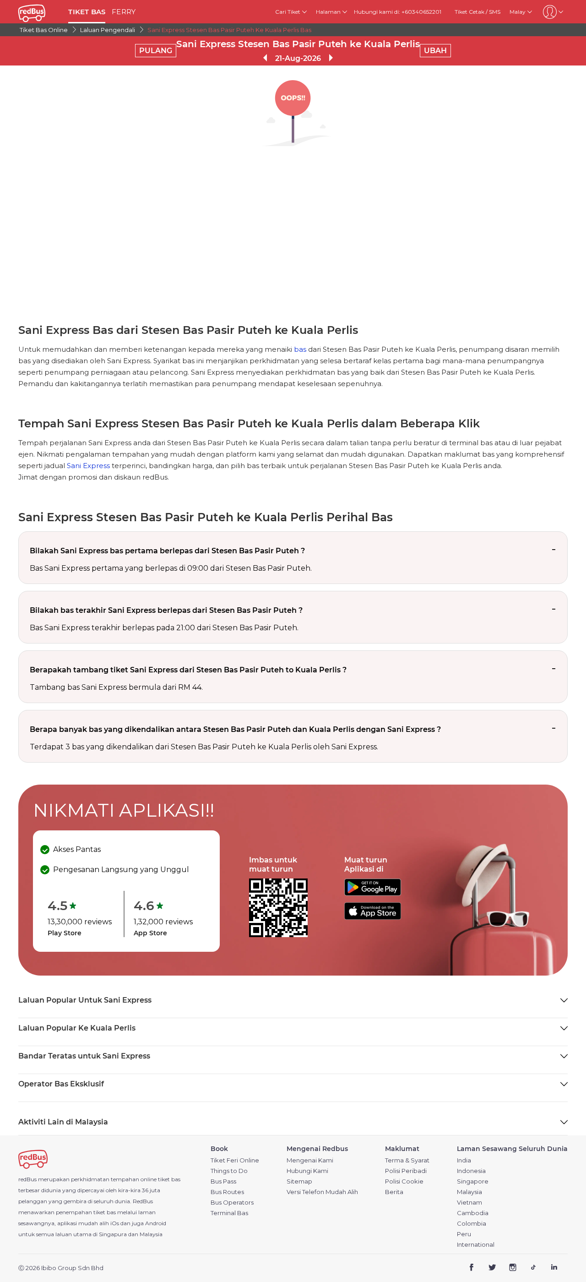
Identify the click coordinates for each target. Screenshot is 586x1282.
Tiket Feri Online (235, 1160)
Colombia (471, 1224)
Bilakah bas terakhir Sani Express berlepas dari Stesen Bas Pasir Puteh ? (166, 610)
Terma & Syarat (407, 1160)
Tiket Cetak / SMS (477, 11)
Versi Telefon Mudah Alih (322, 1192)
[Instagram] (513, 1268)
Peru (464, 1234)
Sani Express (88, 465)
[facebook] (471, 1268)
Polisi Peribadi (406, 1171)
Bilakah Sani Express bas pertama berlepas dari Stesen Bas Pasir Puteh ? (167, 550)
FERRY (124, 11)
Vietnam (469, 1203)
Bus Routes (227, 1192)
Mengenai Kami (310, 1160)
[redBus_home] (39, 11)
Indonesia (471, 1171)
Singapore (472, 1181)
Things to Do (229, 1171)
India (464, 1160)
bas (300, 349)
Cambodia (472, 1213)
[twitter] (492, 1268)
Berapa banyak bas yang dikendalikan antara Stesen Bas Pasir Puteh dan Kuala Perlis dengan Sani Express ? (235, 729)
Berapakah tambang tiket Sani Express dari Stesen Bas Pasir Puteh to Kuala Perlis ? (188, 670)
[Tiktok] (533, 1268)
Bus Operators (232, 1203)
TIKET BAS (86, 11)
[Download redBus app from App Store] (372, 917)
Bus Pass (223, 1181)
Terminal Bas (229, 1213)
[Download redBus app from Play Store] (372, 893)
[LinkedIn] (553, 1268)
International (475, 1245)
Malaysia (469, 1192)
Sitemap (299, 1181)
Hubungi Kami (307, 1171)
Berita (394, 1192)
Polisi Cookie (404, 1181)
